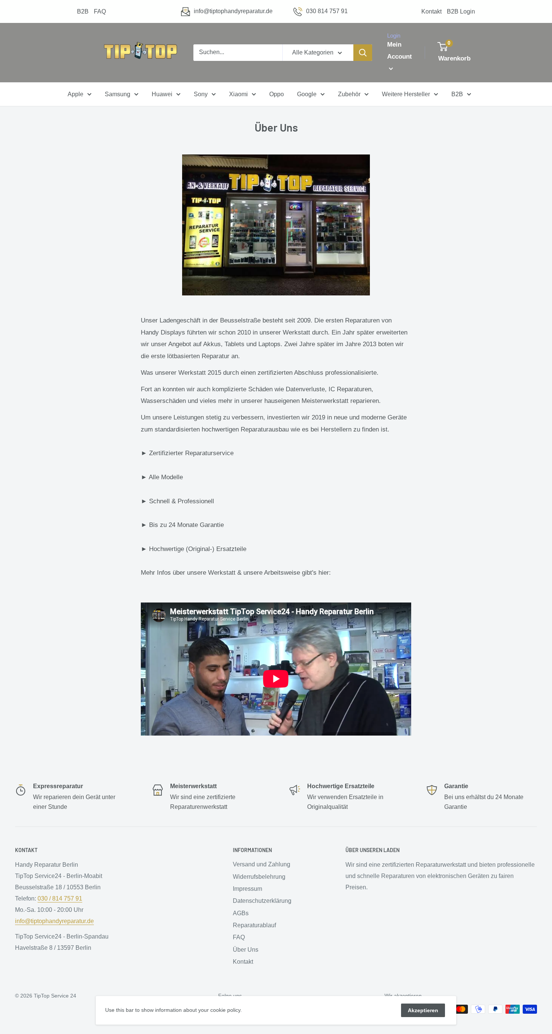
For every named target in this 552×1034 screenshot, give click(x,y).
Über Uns (245, 949)
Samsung (117, 94)
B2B (83, 11)
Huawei (162, 94)
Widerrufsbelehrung (259, 877)
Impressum (247, 889)
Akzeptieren (423, 1010)
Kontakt (431, 11)
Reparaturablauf (254, 925)
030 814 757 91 (327, 11)
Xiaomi (238, 94)
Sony (201, 94)
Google (307, 94)
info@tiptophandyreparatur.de (233, 11)
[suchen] (362, 52)
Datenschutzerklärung (262, 901)
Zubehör (349, 94)
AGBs (241, 913)
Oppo (276, 94)
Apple (75, 94)
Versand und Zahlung (261, 864)
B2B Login (461, 11)
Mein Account (399, 50)
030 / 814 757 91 (60, 898)
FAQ (100, 11)
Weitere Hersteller (406, 94)
